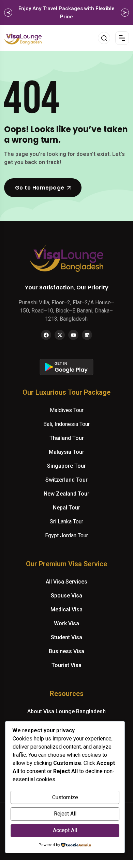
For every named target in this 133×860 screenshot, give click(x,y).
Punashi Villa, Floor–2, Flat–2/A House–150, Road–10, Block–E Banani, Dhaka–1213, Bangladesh (66, 310)
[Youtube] (73, 335)
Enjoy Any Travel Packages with (66, 12)
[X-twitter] (60, 335)
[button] (8, 12)
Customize (65, 797)
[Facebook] (46, 335)
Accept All (65, 830)
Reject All (65, 813)
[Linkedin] (87, 335)
